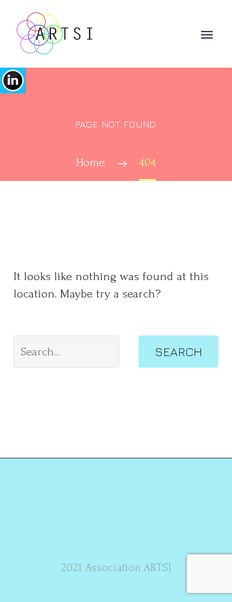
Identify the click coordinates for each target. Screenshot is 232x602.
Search (178, 351)
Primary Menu (206, 34)
